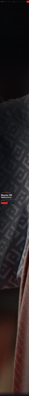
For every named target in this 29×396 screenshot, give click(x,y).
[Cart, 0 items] (24, 1)
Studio (17, 1)
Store (11, 1)
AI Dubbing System (14, 2)
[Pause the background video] (1, 394)
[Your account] (25, 1)
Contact (22, 1)
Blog (19, 1)
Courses (9, 1)
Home (6, 1)
